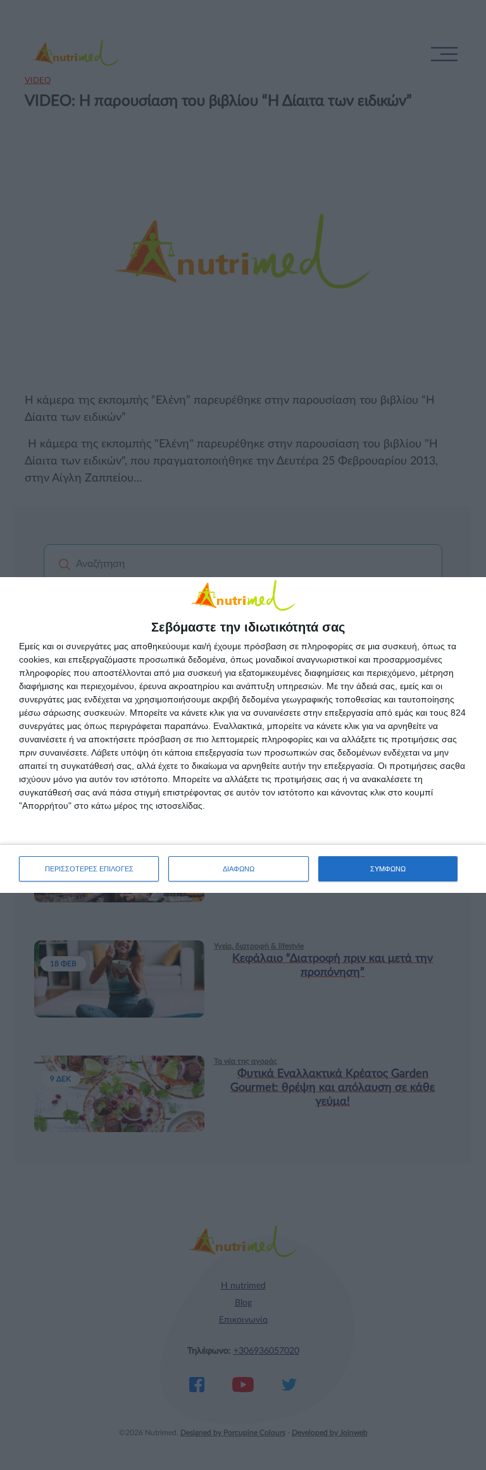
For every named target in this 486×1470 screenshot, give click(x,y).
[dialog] (243, 735)
